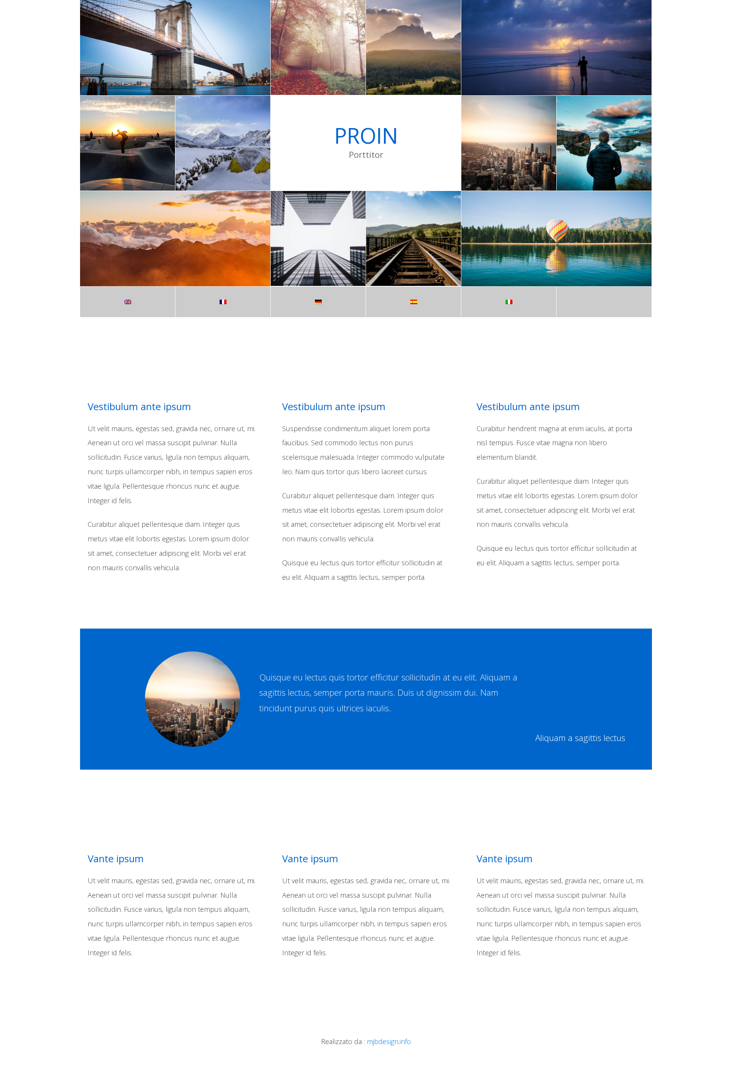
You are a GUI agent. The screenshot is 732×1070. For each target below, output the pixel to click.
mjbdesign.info (389, 1041)
